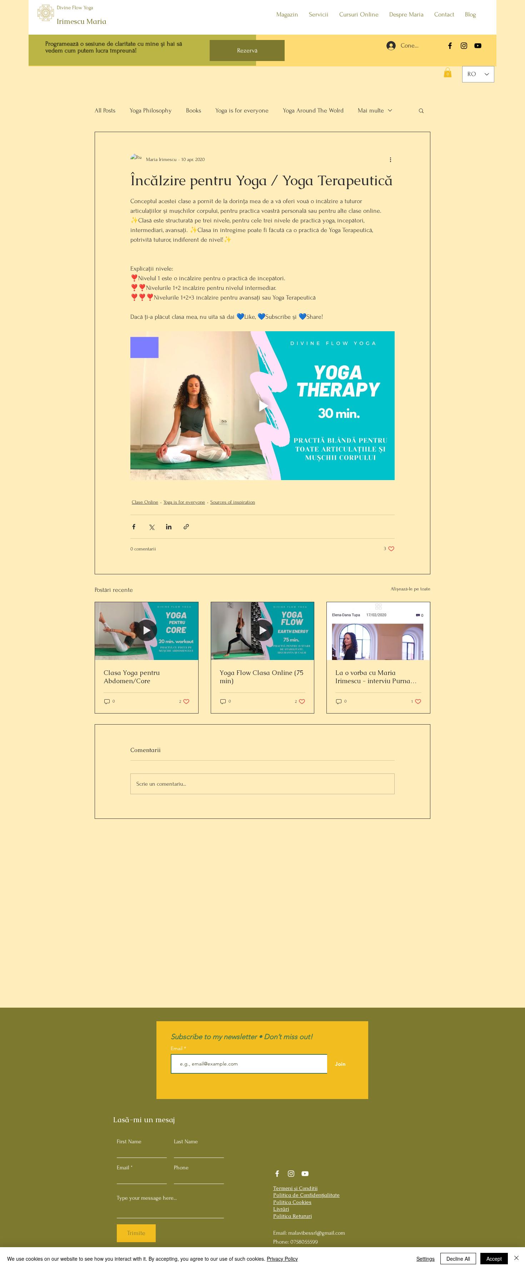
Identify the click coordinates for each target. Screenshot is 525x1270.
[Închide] (516, 1258)
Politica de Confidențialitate (306, 1195)
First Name (129, 1141)
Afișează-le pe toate (410, 588)
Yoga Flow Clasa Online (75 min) (262, 677)
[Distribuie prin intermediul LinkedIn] (168, 526)
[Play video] (262, 405)
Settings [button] (425, 1258)
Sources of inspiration (232, 502)
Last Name (186, 1141)
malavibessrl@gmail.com (316, 1233)
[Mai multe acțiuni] (390, 159)
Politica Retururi (292, 1216)
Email (123, 1167)
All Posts (105, 110)
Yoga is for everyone (242, 110)
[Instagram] (464, 45)
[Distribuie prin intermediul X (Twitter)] (151, 526)
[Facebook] (450, 45)
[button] (448, 72)
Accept (494, 1258)
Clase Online (145, 502)
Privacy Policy (282, 1258)
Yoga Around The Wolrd (313, 110)
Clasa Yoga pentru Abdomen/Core (132, 677)
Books (193, 110)
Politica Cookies (292, 1202)
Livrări (281, 1209)
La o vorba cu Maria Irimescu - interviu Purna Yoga (372, 677)
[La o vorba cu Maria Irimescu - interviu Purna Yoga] (378, 631)
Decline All (458, 1258)
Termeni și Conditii (295, 1188)
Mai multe (371, 110)
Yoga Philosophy (151, 110)
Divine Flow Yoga (75, 8)
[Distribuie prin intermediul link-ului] (186, 526)
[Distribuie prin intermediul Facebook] (133, 526)
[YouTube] (478, 45)
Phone (181, 1167)
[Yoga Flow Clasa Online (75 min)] (262, 631)
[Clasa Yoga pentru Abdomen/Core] (146, 631)
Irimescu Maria (81, 21)
